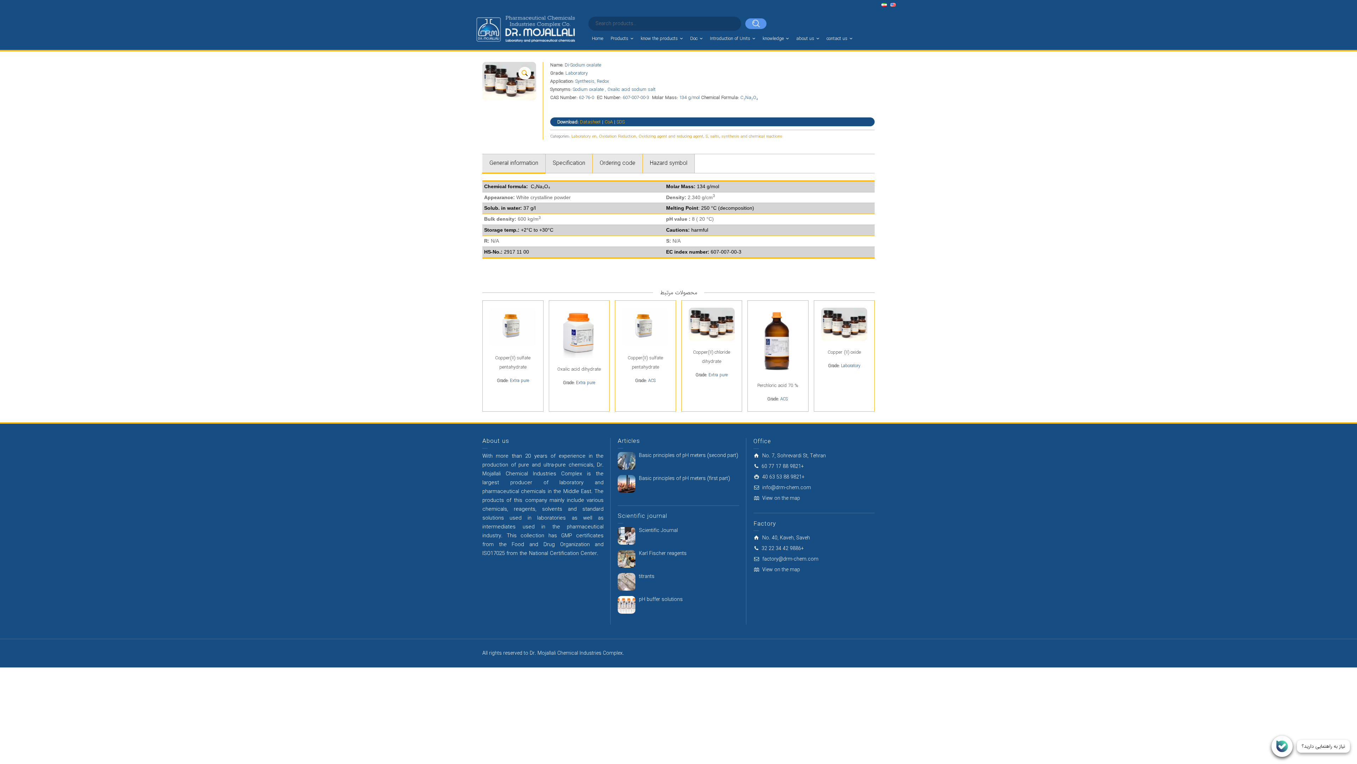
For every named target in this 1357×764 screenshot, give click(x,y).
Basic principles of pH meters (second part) (688, 455)
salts (714, 136)
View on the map (781, 498)
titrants (646, 576)
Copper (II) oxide (844, 352)
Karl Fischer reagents (663, 553)
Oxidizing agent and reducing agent (671, 136)
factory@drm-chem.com (790, 559)
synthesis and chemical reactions (752, 136)
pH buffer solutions (661, 599)
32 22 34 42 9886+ (783, 548)
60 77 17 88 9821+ (783, 466)
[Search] (755, 23)
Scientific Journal (658, 530)
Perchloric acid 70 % (777, 385)
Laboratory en (584, 136)
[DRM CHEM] (525, 29)
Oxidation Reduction (617, 136)
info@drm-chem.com (786, 488)
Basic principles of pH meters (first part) (684, 478)
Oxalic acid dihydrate (579, 369)
